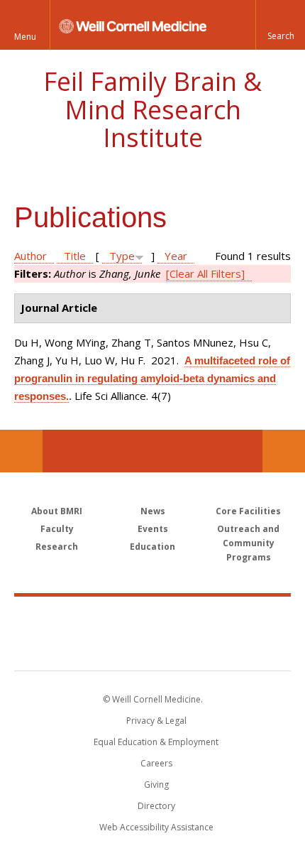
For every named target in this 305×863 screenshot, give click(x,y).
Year (176, 256)
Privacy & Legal (156, 721)
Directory (156, 806)
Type (122, 256)
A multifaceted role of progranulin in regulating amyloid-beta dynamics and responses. (152, 378)
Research (56, 547)
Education (152, 547)
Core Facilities (248, 511)
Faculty (57, 529)
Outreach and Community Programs (248, 543)
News (152, 511)
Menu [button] (25, 37)
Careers (156, 763)
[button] (280, 25)
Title (75, 256)
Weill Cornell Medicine (152, 617)
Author (30, 256)
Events (153, 529)
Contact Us (283, 451)
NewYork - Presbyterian (153, 647)
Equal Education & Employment (156, 742)
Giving (156, 784)
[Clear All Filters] (205, 273)
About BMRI (56, 511)
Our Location (21, 451)
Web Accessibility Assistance (156, 827)
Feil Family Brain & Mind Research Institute (152, 109)
